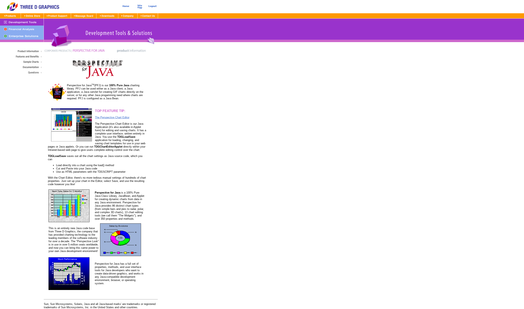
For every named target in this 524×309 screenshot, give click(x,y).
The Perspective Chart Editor (112, 117)
